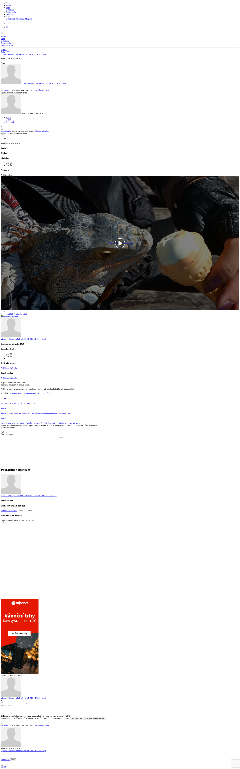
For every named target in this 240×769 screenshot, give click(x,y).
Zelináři (19, 403)
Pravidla (22, 423)
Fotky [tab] (8, 117)
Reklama (3, 408)
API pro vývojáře (35, 413)
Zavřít (13, 760)
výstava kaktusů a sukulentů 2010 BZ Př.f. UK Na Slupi (23, 751)
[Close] (2, 765)
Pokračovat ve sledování (120, 243)
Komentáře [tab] (10, 122)
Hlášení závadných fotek (70, 423)
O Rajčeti (4, 398)
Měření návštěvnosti (50, 413)
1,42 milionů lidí (44, 393)
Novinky (12, 403)
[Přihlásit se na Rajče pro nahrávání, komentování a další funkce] (7, 28)
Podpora (3, 418)
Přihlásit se (5, 760)
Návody (15, 423)
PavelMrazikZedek (10, 316)
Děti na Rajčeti (54, 423)
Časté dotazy (6, 423)
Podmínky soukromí (34, 423)
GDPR (45, 423)
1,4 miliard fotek (15, 393)
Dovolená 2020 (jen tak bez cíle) (14, 314)
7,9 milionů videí (29, 393)
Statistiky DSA (29, 403)
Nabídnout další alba (9, 368)
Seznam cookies (64, 413)
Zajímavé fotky (7, 413)
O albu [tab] (8, 120)
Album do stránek (20, 413)
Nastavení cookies (8, 428)
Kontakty (5, 403)
